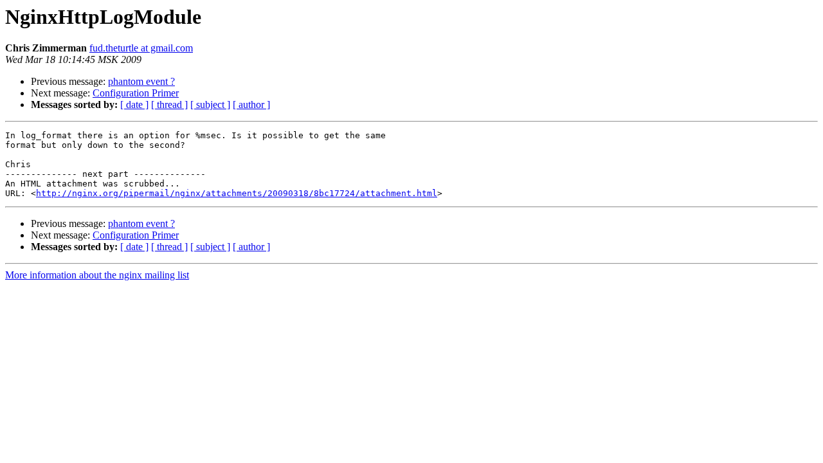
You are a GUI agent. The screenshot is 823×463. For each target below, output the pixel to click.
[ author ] (251, 104)
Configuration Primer (136, 92)
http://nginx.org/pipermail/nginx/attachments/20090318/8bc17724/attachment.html (236, 193)
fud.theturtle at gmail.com (141, 47)
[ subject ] (210, 104)
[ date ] (134, 104)
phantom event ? (141, 81)
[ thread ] (169, 104)
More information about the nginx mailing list (97, 274)
